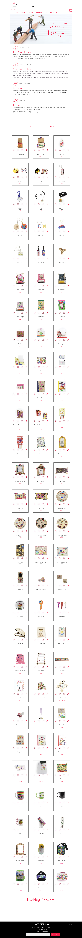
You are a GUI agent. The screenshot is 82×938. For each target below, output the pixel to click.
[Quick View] (20, 144)
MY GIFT (40, 6)
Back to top (69, 924)
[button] (70, 10)
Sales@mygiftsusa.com (42, 931)
